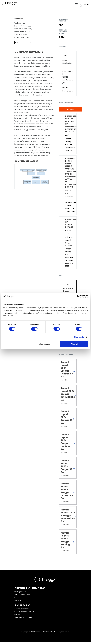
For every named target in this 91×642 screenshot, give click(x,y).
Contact (17, 597)
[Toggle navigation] (81, 4)
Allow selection (45, 344)
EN (88, 4)
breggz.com (67, 91)
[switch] (34, 329)
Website (17, 600)
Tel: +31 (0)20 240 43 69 (23, 617)
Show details (79, 337)
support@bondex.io (21, 609)
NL (85, 4)
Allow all (74, 344)
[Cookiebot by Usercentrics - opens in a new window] (78, 296)
